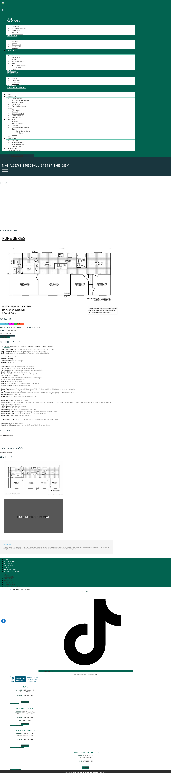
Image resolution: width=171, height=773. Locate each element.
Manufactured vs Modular (19, 61)
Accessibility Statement (97, 772)
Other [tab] (43, 347)
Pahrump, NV (15, 48)
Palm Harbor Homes (17, 34)
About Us (11, 71)
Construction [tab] (14, 347)
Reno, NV (14, 43)
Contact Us (13, 73)
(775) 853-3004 (28, 695)
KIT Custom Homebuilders (19, 28)
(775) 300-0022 (28, 739)
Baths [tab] (7, 347)
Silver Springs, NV (16, 46)
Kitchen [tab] (37, 347)
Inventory (12, 36)
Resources (12, 50)
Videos (14, 69)
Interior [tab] (30, 347)
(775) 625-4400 (28, 717)
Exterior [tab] (23, 347)
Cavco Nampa (15, 26)
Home (9, 19)
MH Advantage (14, 86)
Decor (13, 63)
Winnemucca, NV (16, 45)
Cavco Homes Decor (21, 65)
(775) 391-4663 (88, 761)
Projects (14, 59)
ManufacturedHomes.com (81, 772)
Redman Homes (16, 30)
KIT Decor (18, 67)
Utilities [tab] (50, 347)
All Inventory (15, 41)
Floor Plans (13, 21)
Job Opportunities (16, 88)
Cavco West (15, 32)
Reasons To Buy (16, 57)
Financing (14, 55)
